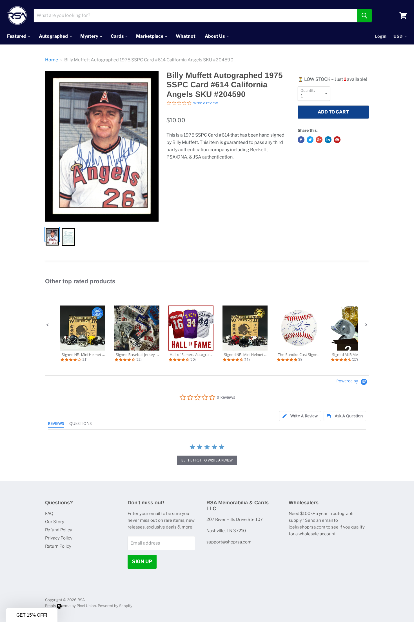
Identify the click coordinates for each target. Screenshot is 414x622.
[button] (47, 324)
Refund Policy (58, 529)
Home (51, 60)
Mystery (89, 36)
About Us (215, 36)
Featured (17, 36)
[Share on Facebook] (301, 139)
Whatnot (185, 36)
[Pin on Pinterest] (337, 139)
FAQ (49, 513)
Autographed (54, 36)
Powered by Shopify (115, 605)
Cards (117, 36)
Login (380, 36)
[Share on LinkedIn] (328, 139)
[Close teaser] (59, 606)
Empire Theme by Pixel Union (70, 605)
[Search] (364, 15)
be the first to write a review (207, 460)
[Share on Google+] (319, 139)
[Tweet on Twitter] (310, 139)
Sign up (142, 561)
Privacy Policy (58, 538)
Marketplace (150, 36)
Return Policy (58, 546)
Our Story (54, 521)
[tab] (300, 416)
